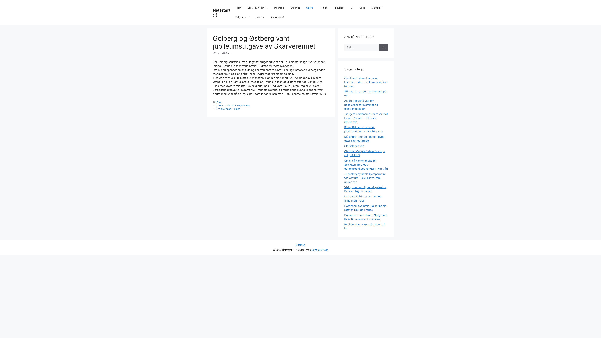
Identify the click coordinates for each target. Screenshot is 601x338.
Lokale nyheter (255, 7)
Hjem (238, 7)
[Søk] (383, 47)
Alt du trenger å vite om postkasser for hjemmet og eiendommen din (361, 104)
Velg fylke (240, 17)
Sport (309, 7)
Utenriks (295, 7)
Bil (351, 7)
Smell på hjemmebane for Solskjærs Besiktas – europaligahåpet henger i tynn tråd (366, 164)
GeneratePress (319, 249)
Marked (375, 7)
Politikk (323, 7)
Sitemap (300, 244)
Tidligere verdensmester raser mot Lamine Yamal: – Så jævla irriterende (366, 118)
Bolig (362, 7)
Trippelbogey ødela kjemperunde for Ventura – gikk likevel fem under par (365, 178)
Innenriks (279, 7)
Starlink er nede (354, 146)
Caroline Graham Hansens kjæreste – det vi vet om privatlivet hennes (366, 82)
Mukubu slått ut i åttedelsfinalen (233, 105)
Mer (258, 17)
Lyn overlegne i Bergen (228, 109)
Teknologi (338, 7)
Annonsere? (277, 17)
